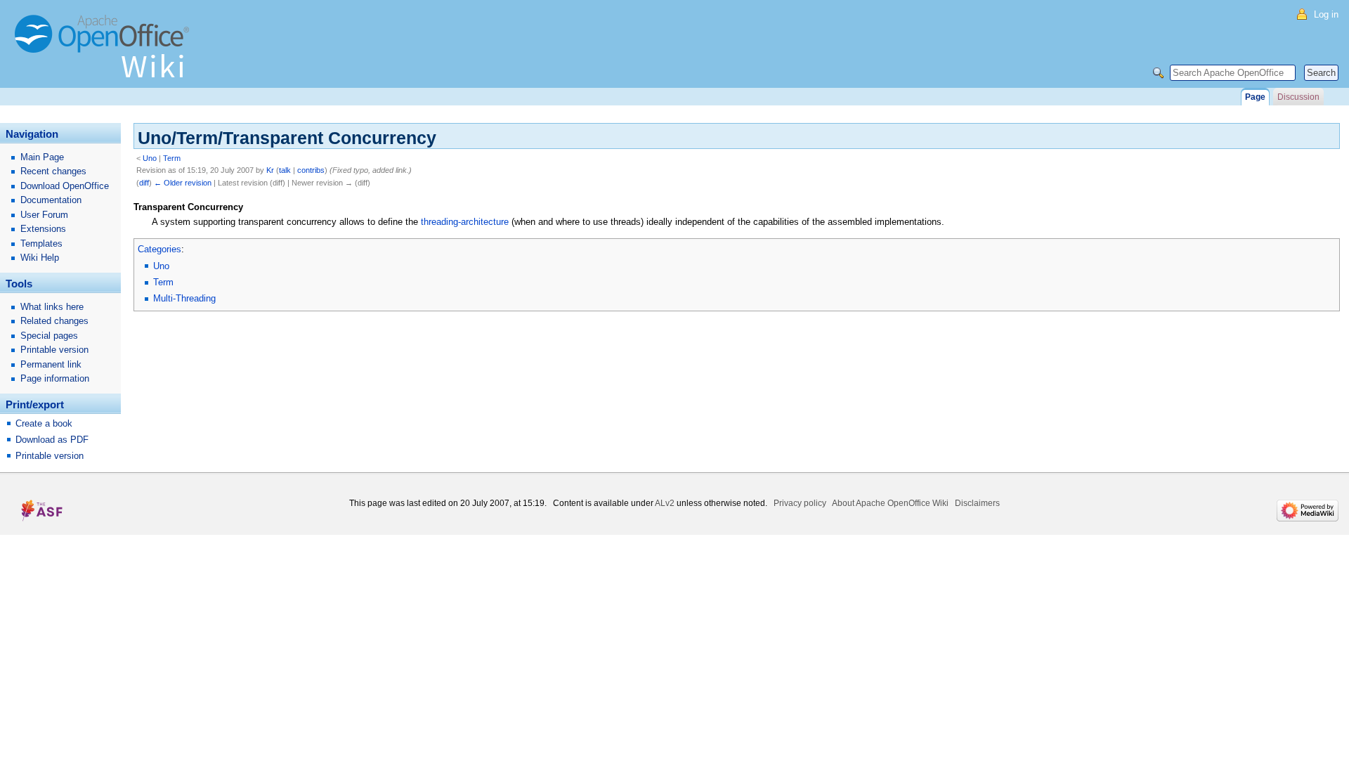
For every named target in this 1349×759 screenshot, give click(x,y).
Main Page (42, 157)
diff (144, 183)
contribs (311, 170)
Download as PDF (52, 439)
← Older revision (182, 183)
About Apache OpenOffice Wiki (890, 503)
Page (1255, 97)
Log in (1326, 14)
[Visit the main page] (105, 52)
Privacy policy (800, 503)
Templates (41, 243)
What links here (52, 306)
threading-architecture (465, 221)
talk (285, 170)
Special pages (49, 335)
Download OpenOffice (64, 186)
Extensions (43, 228)
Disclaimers (977, 503)
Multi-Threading (184, 298)
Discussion (1298, 97)
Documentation (51, 200)
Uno (150, 158)
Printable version (54, 349)
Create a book (43, 423)
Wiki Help (39, 257)
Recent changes (53, 171)
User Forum (44, 214)
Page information (54, 378)
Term (172, 158)
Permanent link (51, 364)
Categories (159, 249)
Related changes (54, 321)
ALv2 (664, 503)
